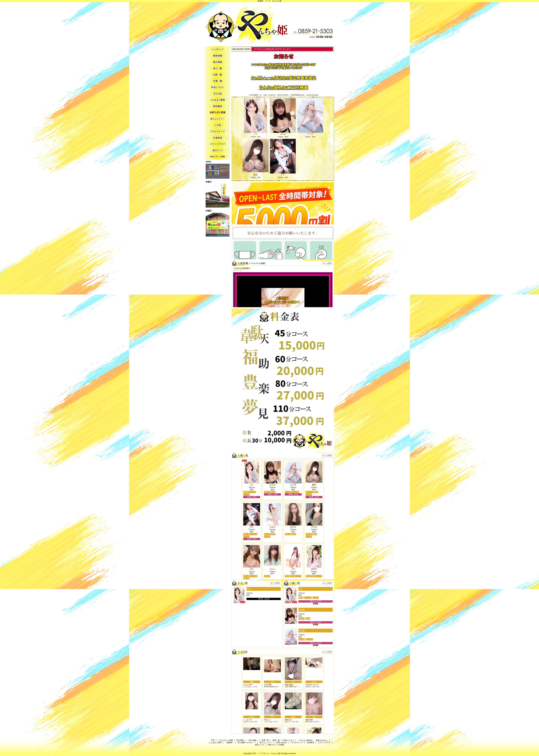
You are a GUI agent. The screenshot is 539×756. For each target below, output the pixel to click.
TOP (217, 49)
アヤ (293, 568)
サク (272, 717)
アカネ (314, 527)
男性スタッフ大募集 (217, 157)
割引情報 (217, 62)
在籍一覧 (217, 81)
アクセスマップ (217, 131)
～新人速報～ (217, 68)
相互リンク (217, 150)
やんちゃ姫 (269, 23)
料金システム (217, 87)
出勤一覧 (217, 75)
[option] (283, 251)
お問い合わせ (217, 125)
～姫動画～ (217, 106)
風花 (255, 175)
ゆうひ (293, 527)
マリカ (310, 134)
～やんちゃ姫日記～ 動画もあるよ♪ (217, 93)
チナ (283, 175)
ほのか (314, 568)
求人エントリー (217, 119)
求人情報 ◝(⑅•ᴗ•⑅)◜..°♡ (217, 112)
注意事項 (217, 138)
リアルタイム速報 (217, 56)
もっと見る (327, 263)
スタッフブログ (217, 144)
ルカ (252, 568)
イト (255, 134)
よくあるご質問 (217, 100)
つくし (272, 568)
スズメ (272, 527)
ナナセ (283, 134)
